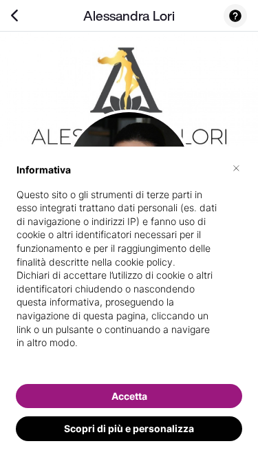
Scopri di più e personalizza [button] (129, 428)
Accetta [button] (129, 396)
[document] (129, 267)
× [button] (236, 167)
